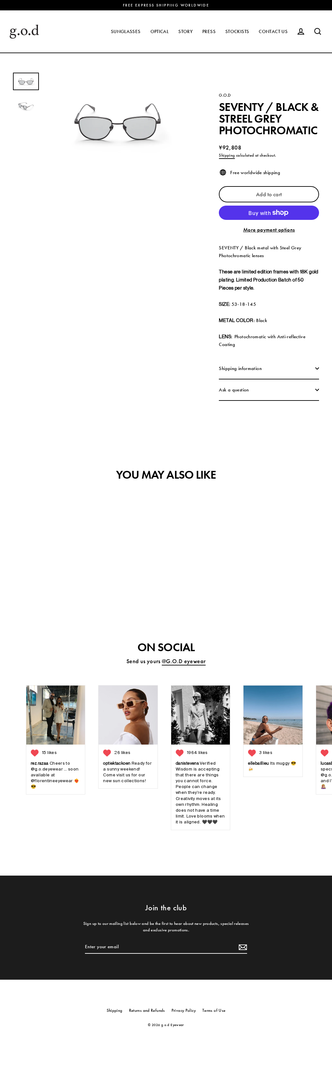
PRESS (209, 31)
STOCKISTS (237, 31)
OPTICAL (159, 31)
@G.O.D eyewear (184, 661)
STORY (185, 31)
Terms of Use (214, 1010)
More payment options (269, 229)
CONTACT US (273, 31)
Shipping (227, 155)
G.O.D (225, 95)
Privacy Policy (184, 1010)
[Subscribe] (242, 947)
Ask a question (234, 390)
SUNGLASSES (126, 31)
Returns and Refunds (147, 1010)
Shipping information (240, 368)
